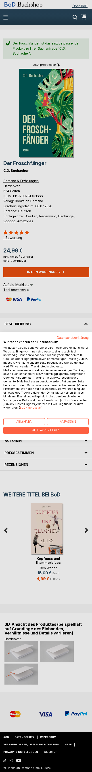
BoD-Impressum (31, 407)
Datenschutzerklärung (73, 337)
